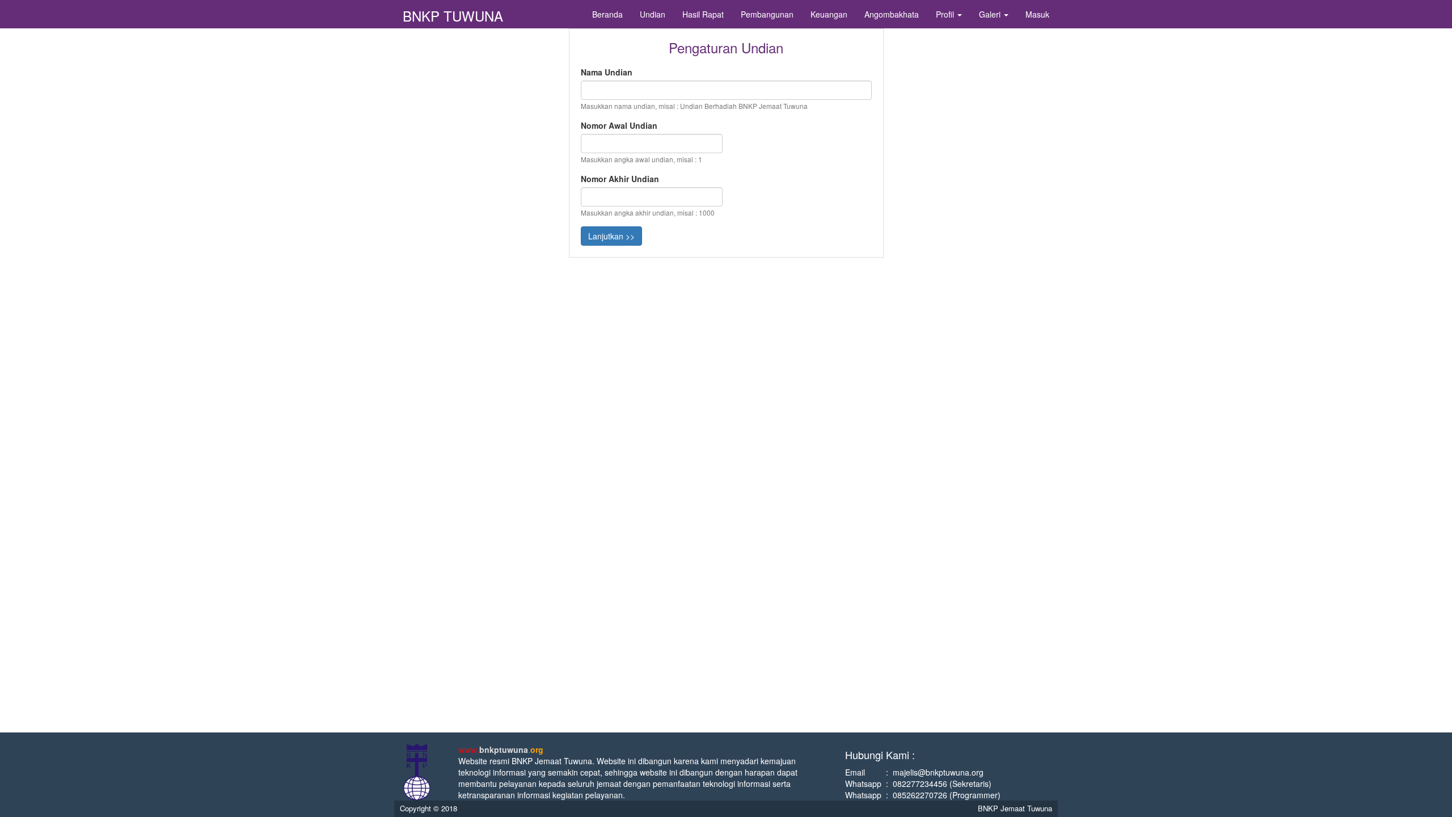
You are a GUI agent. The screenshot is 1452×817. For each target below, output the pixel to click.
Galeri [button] (991, 14)
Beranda (607, 14)
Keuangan (829, 14)
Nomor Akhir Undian (620, 178)
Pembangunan (767, 14)
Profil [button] (946, 14)
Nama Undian (606, 72)
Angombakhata (891, 14)
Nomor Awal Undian (619, 125)
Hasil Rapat (703, 14)
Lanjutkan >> (611, 236)
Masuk (1037, 14)
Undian (652, 14)
